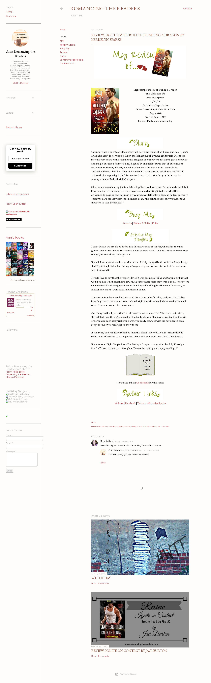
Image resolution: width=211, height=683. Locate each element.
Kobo (155, 223)
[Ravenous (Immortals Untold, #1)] (31, 249)
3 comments (103, 656)
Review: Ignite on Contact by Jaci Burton (129, 650)
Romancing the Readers (105, 8)
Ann (17, 300)
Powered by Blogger (128, 674)
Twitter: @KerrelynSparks (151, 403)
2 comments (103, 583)
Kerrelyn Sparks (67, 45)
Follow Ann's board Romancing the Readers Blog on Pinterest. (18, 374)
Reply (103, 463)
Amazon (127, 223)
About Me (77, 15)
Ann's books (15, 237)
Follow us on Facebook (17, 194)
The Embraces (67, 63)
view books (30, 315)
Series (63, 56)
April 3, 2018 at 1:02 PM (149, 450)
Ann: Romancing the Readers (123, 450)
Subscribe (20, 165)
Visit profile (20, 83)
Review (63, 52)
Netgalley (64, 48)
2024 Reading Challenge (20, 295)
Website (119, 403)
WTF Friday (101, 578)
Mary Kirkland (106, 441)
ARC (62, 41)
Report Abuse (14, 127)
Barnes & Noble (141, 223)
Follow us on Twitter (16, 204)
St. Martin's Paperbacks (71, 60)
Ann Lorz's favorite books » (23, 280)
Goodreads (142, 382)
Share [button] (62, 29)
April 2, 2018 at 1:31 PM (124, 441)
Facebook (130, 403)
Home (9, 11)
